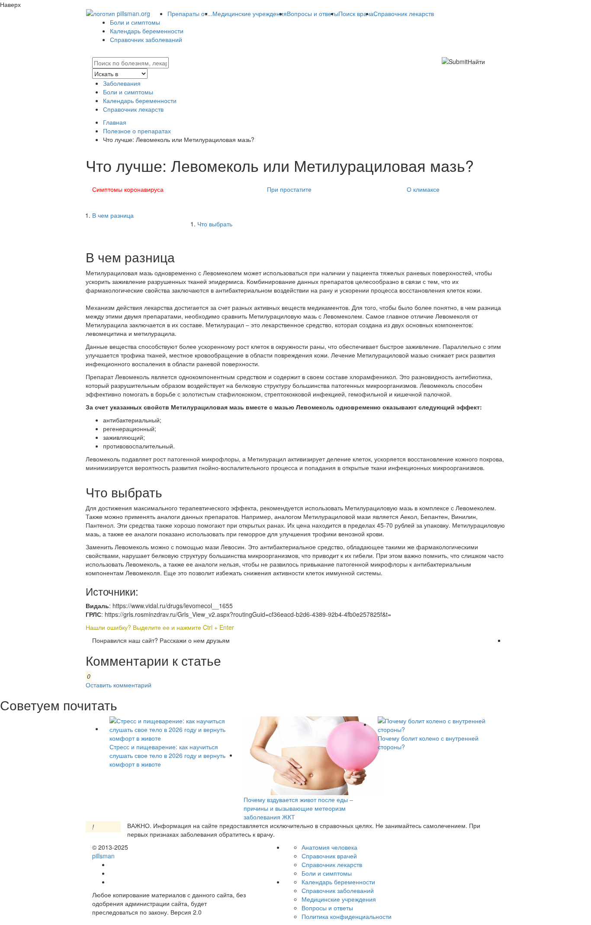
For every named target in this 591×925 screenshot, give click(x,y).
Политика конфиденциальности (347, 916)
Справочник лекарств (403, 13)
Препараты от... (189, 13)
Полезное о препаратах (137, 130)
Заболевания (122, 83)
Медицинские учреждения (249, 13)
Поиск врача (355, 13)
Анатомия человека (329, 847)
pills (103, 855)
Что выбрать (214, 223)
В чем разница (113, 215)
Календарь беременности (146, 30)
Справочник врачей (329, 855)
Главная (114, 122)
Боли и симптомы (135, 22)
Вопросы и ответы (312, 13)
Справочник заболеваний (146, 39)
